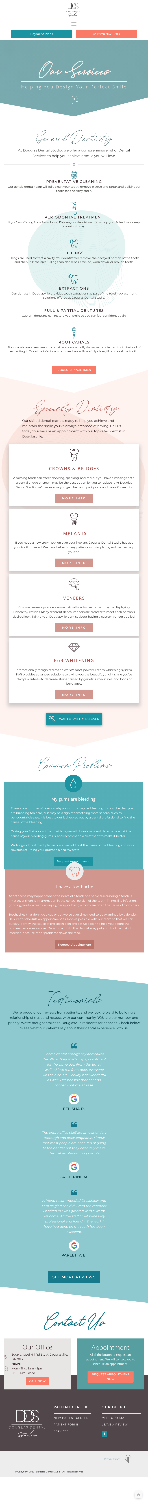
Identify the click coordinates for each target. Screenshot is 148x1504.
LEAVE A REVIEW (115, 1424)
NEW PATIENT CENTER (71, 1418)
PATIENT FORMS (66, 1424)
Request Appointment (73, 861)
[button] (74, 719)
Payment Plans (41, 34)
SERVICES (61, 1431)
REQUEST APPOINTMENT (74, 370)
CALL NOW (37, 1381)
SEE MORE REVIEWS (74, 1277)
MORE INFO (74, 498)
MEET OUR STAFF (115, 1418)
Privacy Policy (112, 1459)
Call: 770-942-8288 (106, 34)
